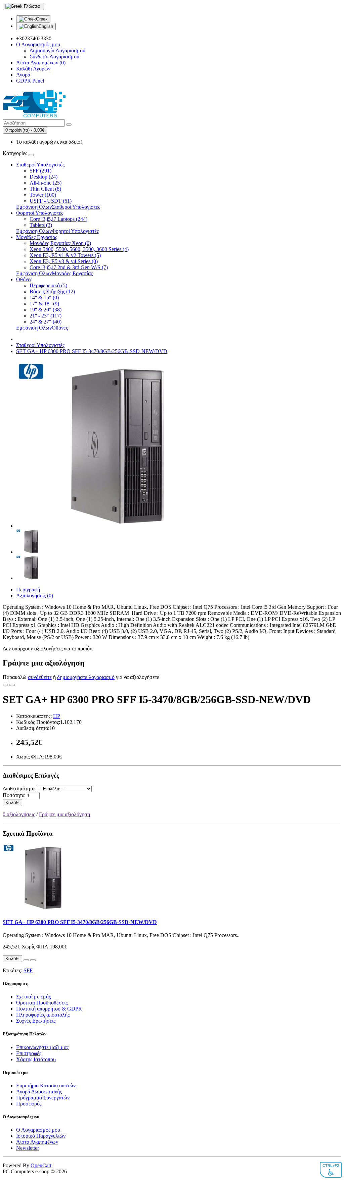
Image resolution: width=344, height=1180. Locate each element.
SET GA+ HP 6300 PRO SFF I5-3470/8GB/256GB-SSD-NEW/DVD (91, 351)
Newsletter (27, 1148)
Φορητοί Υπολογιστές (39, 213)
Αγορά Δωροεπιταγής (39, 1091)
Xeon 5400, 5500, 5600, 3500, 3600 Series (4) (79, 249)
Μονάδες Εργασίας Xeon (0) (60, 243)
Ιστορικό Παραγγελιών (41, 1136)
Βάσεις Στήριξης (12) (52, 291)
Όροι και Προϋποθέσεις (42, 1002)
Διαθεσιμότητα (19, 788)
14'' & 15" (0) (44, 297)
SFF (28, 970)
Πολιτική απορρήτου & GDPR (49, 1009)
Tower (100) (43, 195)
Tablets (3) (41, 225)
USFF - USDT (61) (51, 201)
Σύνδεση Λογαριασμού (54, 56)
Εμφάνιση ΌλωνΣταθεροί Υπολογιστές (58, 207)
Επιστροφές (28, 1053)
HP (56, 716)
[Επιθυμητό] (5, 685)
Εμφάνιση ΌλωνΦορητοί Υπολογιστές (57, 231)
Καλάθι (12, 802)
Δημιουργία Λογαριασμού (57, 50)
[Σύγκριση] (12, 685)
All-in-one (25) (45, 183)
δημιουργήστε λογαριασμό (86, 677)
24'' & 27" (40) (45, 322)
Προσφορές (28, 1104)
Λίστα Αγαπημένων (37, 1142)
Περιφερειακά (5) (48, 285)
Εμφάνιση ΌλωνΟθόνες (42, 328)
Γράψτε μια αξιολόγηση (64, 814)
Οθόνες (24, 279)
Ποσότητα (14, 795)
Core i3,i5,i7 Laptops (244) (58, 219)
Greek (42, 18)
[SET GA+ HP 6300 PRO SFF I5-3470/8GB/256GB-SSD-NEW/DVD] (100, 526)
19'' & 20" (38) (45, 309)
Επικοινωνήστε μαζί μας (42, 1047)
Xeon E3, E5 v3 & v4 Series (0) (64, 261)
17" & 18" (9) (44, 303)
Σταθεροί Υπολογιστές (40, 164)
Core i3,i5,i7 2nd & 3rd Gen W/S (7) (69, 267)
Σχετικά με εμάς (33, 996)
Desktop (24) (43, 177)
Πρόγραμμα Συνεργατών (43, 1097)
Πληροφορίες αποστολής (43, 1015)
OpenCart (41, 1165)
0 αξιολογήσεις (19, 814)
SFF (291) (40, 171)
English (46, 26)
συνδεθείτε (40, 677)
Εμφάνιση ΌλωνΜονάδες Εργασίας (54, 273)
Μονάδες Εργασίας (36, 237)
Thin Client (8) (45, 189)
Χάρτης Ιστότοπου (36, 1059)
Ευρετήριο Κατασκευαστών (46, 1085)
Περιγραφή (28, 589)
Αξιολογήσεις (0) (34, 595)
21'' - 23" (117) (45, 315)
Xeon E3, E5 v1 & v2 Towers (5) (65, 255)
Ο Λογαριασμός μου (38, 1130)
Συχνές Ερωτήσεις (35, 1021)
